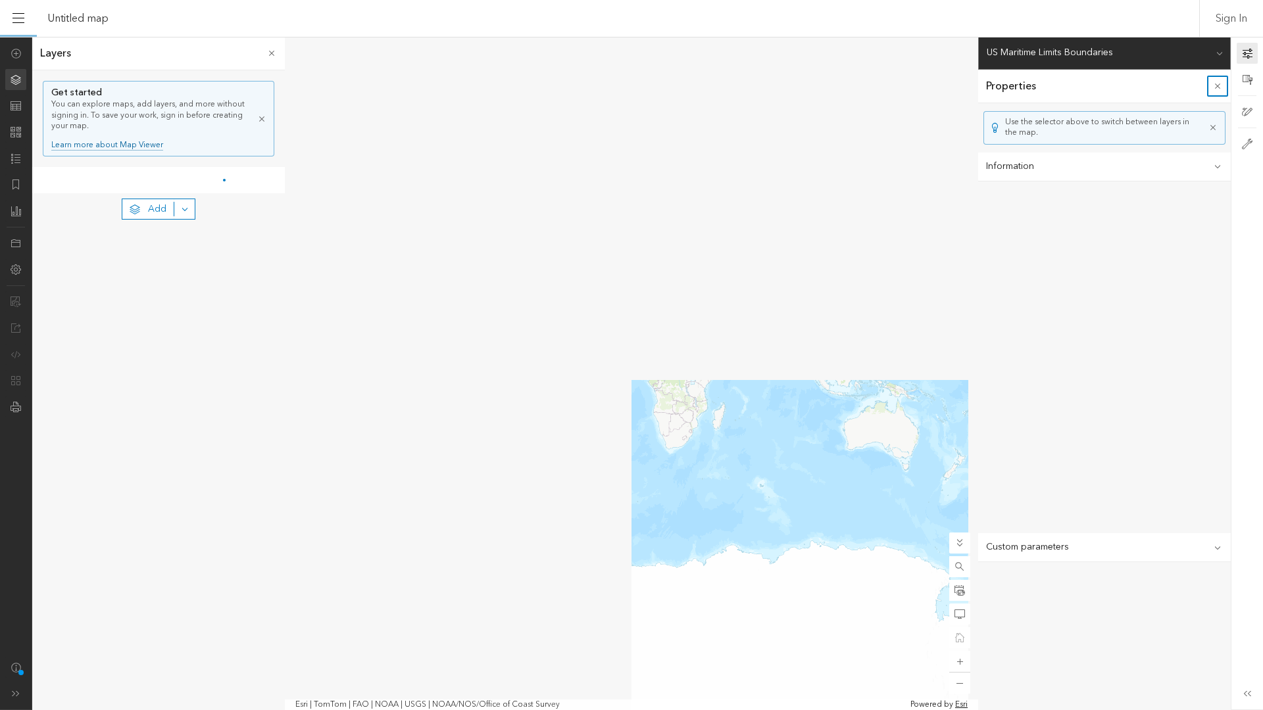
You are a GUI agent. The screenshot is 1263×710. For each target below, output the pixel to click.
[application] (631, 373)
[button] (959, 566)
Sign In (1231, 18)
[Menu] (18, 18)
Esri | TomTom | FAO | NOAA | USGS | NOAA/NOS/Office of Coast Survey (427, 704)
